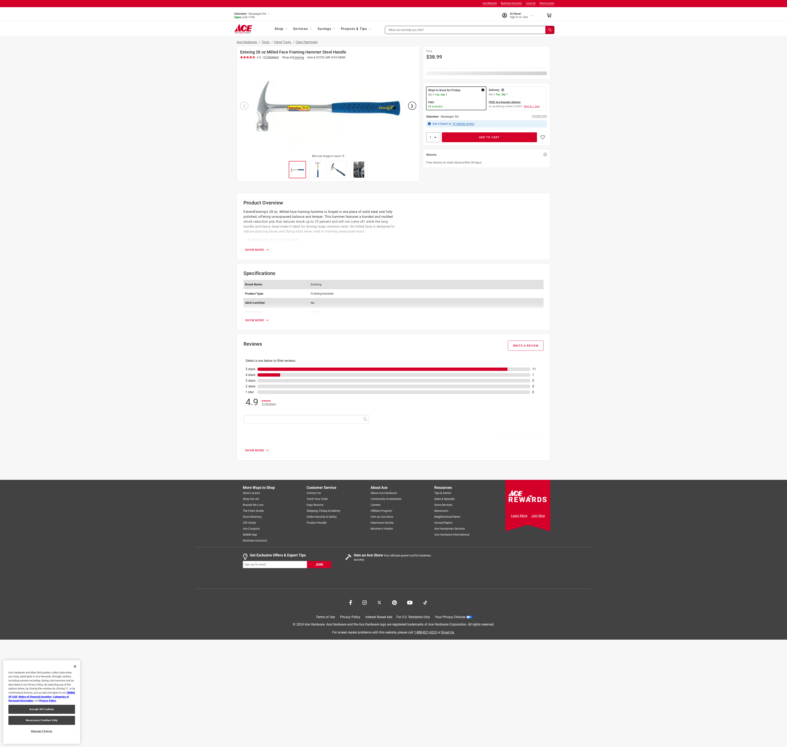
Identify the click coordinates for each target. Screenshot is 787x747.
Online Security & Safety (322, 516)
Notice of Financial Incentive (35, 696)
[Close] (75, 666)
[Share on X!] (379, 602)
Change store (539, 116)
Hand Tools (283, 42)
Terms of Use (325, 617)
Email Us (447, 632)
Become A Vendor (382, 528)
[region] (41, 702)
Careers (375, 504)
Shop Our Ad (251, 499)
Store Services (443, 504)
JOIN (319, 564)
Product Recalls (316, 522)
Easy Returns (315, 504)
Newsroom (441, 510)
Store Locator (547, 3)
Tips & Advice (442, 493)
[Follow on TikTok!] (425, 602)
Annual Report (443, 522)
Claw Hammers (307, 42)
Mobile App (250, 534)
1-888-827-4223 (425, 632)
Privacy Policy (350, 617)
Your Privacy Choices (450, 617)
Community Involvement (386, 499)
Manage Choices (41, 731)
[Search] (549, 30)
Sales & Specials (444, 499)
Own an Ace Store (382, 516)
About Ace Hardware (384, 493)
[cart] (550, 15)
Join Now (538, 516)
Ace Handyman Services (449, 528)
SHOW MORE (254, 249)
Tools (266, 42)
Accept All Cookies (41, 709)
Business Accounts (511, 3)
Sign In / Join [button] (532, 106)
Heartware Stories (382, 522)
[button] (470, 30)
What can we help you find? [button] (406, 29)
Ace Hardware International (451, 534)
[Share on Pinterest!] (394, 602)
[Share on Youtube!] (410, 602)
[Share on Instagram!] (364, 602)
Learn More (519, 516)
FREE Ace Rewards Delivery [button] (505, 102)
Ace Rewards (490, 3)
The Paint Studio (253, 510)
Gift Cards (249, 522)
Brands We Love (253, 504)
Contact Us (314, 493)
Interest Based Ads (378, 617)
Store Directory (252, 516)
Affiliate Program (381, 510)
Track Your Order (317, 499)
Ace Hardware (247, 42)
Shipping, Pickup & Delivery (323, 510)
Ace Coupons (251, 528)
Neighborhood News (447, 516)
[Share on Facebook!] (350, 602)
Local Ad (531, 3)
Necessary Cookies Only (41, 720)
